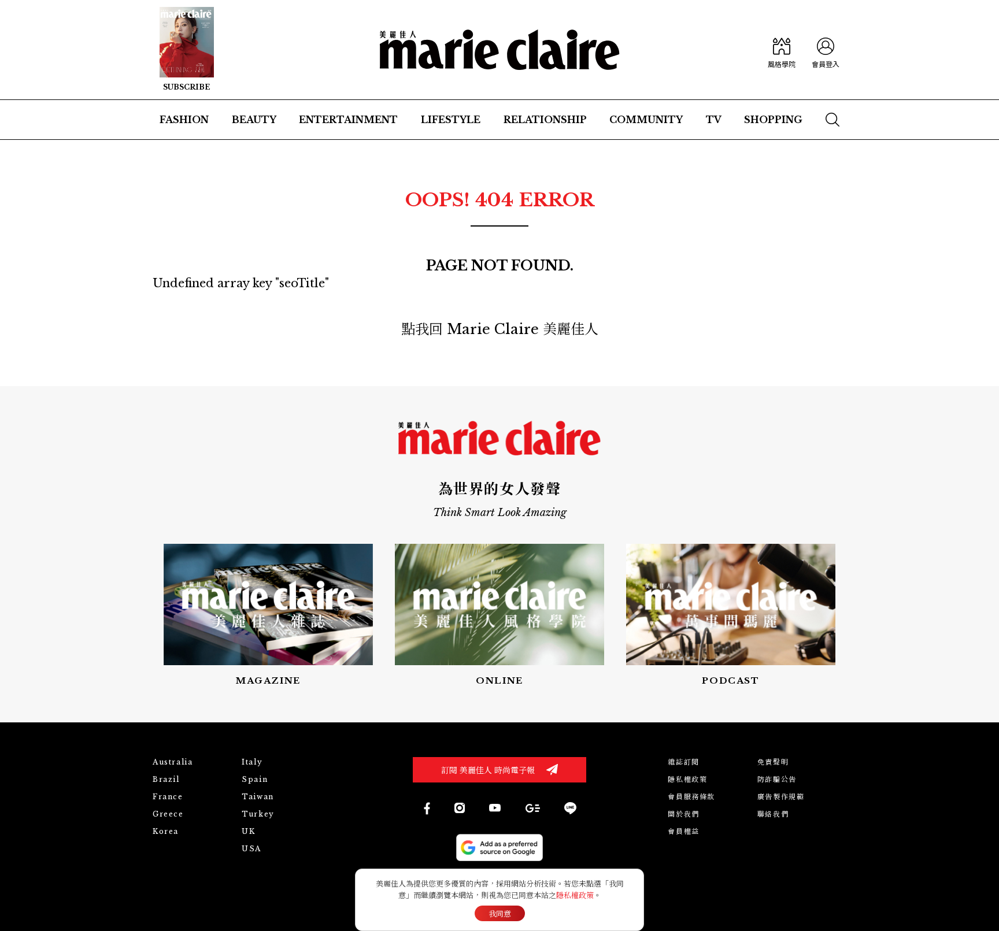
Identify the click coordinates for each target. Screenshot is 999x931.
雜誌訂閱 (683, 762)
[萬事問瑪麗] (730, 616)
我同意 (500, 914)
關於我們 (683, 814)
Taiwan (258, 796)
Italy (252, 762)
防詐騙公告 (777, 779)
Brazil (166, 779)
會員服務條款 (691, 796)
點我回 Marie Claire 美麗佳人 (499, 329)
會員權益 (683, 831)
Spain (255, 779)
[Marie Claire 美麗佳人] (500, 49)
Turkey (258, 814)
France (168, 796)
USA (251, 848)
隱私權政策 (687, 779)
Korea (166, 831)
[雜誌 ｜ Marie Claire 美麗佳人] (187, 49)
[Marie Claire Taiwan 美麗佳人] (459, 807)
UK (248, 831)
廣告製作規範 (781, 796)
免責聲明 (773, 762)
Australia (173, 762)
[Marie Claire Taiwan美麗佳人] (495, 808)
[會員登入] (825, 49)
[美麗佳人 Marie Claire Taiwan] (426, 808)
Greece (168, 814)
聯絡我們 (773, 814)
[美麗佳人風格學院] (782, 49)
